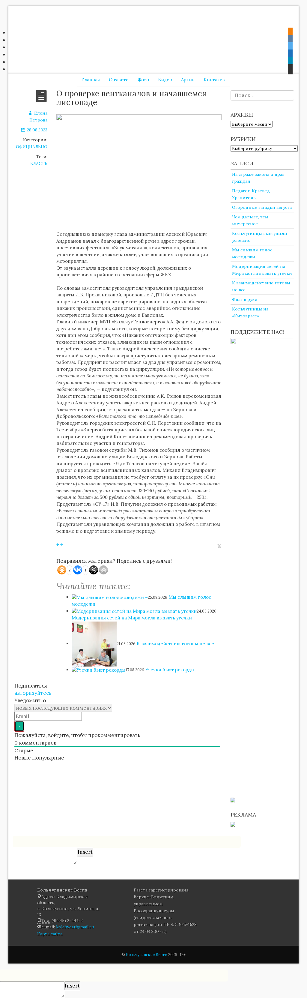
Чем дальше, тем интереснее (250, 220)
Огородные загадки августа (262, 207)
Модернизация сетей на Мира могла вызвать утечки (132, 618)
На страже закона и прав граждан (258, 178)
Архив (188, 79)
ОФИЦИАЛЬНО (31, 146)
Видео (165, 79)
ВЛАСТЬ (38, 163)
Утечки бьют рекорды (170, 670)
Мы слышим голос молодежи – (252, 253)
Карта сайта (49, 934)
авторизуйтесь (33, 693)
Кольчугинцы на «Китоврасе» (250, 312)
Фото (143, 79)
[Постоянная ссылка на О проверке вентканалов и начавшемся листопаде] (41, 100)
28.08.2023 (37, 130)
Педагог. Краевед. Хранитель (251, 194)
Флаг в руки (245, 299)
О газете (119, 79)
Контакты (215, 79)
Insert (85, 852)
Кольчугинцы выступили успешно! (259, 237)
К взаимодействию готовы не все (175, 643)
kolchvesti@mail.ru (75, 927)
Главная (90, 79)
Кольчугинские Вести (146, 954)
